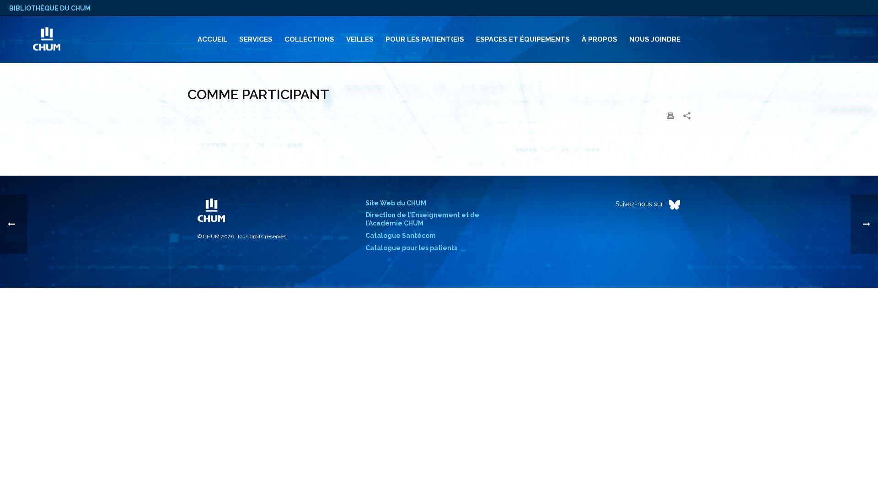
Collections (309, 39)
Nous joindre (654, 39)
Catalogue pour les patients (411, 248)
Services (256, 39)
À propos (599, 39)
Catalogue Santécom (400, 235)
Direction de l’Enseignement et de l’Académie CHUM (422, 219)
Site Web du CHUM (395, 203)
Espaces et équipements (523, 39)
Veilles (360, 39)
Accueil (212, 39)
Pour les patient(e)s (424, 39)
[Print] (670, 115)
